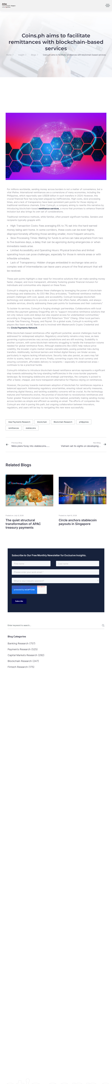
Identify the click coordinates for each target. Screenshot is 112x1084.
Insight (21, 55)
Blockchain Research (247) (23, 661)
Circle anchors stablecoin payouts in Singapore (78, 522)
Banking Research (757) (21, 643)
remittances (13, 428)
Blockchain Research (63, 422)
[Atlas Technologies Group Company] (8, 5)
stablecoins (31, 428)
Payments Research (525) (23, 649)
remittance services (49, 208)
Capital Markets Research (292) (26, 655)
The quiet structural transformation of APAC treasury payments (23, 523)
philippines (84, 422)
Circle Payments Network (24, 327)
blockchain (42, 422)
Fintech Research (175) (21, 666)
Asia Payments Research (19, 422)
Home (8, 55)
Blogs (33, 55)
